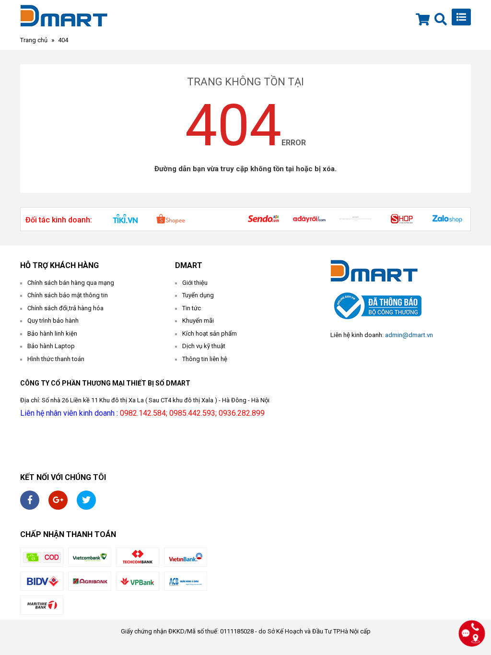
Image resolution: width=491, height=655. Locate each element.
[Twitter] (86, 500)
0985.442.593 (192, 413)
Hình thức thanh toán (55, 359)
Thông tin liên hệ (204, 359)
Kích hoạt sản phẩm (209, 333)
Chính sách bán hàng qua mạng (70, 282)
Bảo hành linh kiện (52, 333)
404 (63, 40)
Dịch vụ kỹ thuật (203, 346)
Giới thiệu (195, 282)
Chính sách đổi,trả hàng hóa (65, 308)
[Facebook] (29, 500)
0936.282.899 (242, 413)
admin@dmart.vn (409, 335)
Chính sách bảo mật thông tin (67, 295)
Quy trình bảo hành (53, 320)
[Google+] (58, 500)
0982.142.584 (143, 413)
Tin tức (191, 308)
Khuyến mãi (198, 320)
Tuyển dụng (198, 295)
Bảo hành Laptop (51, 346)
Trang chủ (33, 40)
